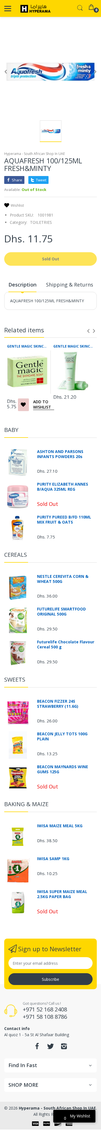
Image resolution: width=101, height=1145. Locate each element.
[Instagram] (64, 1048)
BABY (11, 430)
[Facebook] (37, 1048)
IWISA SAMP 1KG (53, 858)
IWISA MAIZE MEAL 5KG (59, 825)
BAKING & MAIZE (26, 804)
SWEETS (14, 679)
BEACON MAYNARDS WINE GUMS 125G (62, 769)
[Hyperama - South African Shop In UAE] (34, 8)
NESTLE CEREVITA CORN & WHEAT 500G (62, 579)
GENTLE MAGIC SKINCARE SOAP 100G (27, 346)
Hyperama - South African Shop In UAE (34, 153)
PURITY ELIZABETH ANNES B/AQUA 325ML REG (62, 487)
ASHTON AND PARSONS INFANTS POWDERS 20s (60, 454)
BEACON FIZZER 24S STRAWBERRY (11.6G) (57, 704)
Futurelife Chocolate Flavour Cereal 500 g (65, 644)
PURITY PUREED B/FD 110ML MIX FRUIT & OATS (64, 520)
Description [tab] (22, 284)
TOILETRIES (41, 222)
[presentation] (88, 331)
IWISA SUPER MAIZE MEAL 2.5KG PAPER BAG (62, 894)
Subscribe (50, 979)
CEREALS (15, 554)
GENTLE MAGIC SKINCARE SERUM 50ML (73, 346)
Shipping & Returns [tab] (69, 284)
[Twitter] (50, 1048)
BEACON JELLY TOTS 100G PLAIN (62, 736)
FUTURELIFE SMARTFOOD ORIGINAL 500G (61, 612)
